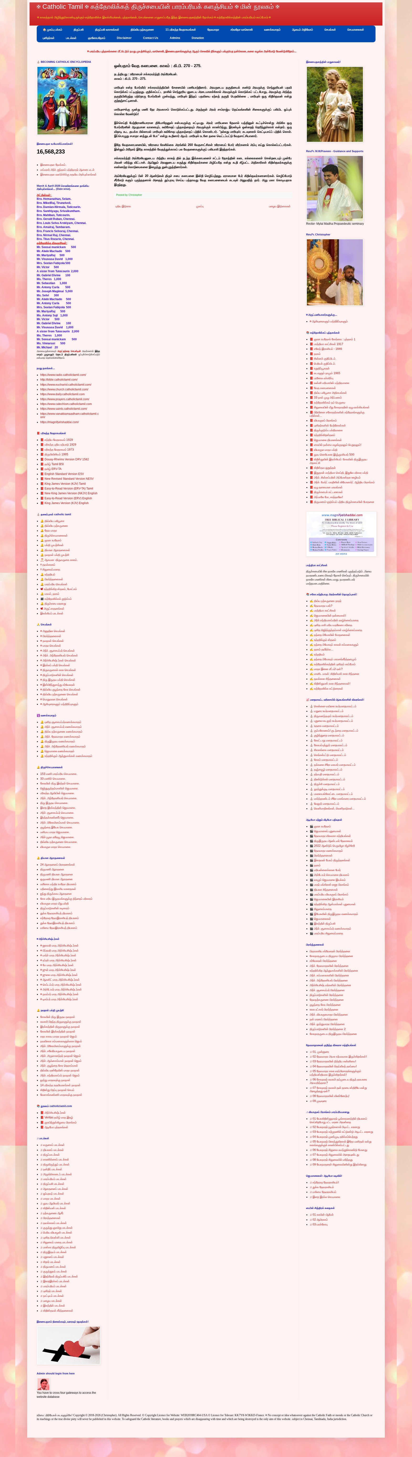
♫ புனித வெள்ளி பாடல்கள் (55, 1237)
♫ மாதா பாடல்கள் (50, 1198)
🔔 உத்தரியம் (47, 574)
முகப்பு (200, 206)
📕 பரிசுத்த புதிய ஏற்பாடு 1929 (58, 444)
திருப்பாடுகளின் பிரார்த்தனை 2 (328, 1029)
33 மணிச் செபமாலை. (53, 778)
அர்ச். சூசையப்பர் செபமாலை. (57, 812)
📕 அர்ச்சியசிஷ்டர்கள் (53, 1112)
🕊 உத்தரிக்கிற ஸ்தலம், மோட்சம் (58, 589)
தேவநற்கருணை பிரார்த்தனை (327, 999)
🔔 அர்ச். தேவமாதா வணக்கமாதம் (60, 736)
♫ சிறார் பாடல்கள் (50, 1262)
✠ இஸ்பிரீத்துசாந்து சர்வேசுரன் (57, 684)
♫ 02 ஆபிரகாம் (319, 1219)
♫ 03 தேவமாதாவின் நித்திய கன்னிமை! (333, 1061)
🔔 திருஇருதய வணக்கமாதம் (57, 741)
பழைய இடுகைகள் (280, 206)
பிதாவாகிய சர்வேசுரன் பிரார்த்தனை (330, 951)
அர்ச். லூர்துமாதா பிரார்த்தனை (327, 1024)
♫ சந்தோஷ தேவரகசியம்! (324, 1182)
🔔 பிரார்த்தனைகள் (51, 579)
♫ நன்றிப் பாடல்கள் (51, 1169)
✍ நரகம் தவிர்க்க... (321, 649)
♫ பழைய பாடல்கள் (51, 1301)
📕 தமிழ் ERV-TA (51, 469)
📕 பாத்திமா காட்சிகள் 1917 (326, 344)
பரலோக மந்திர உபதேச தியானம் (58, 884)
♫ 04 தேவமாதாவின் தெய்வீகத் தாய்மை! (333, 1066)
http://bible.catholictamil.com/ (58, 379)
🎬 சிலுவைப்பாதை (321, 909)
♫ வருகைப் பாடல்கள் (52, 1145)
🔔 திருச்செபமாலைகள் (54, 535)
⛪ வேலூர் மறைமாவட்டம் (324, 803)
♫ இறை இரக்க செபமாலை (325, 1197)
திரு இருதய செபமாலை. (54, 803)
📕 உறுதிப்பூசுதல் (320, 368)
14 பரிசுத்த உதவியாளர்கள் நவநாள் (60, 1085)
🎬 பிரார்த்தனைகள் (321, 855)
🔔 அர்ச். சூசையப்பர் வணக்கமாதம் (61, 726)
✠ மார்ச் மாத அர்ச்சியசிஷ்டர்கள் (58, 955)
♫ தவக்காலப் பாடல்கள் (53, 1223)
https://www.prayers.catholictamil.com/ (64, 399)
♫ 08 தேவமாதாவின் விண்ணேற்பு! (329, 1096)
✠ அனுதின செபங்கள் (52, 631)
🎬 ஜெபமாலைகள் (320, 918)
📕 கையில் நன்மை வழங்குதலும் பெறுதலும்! (335, 445)
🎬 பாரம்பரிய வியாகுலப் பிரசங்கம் (329, 894)
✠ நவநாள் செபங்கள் (52, 641)
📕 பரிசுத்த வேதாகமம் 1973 (57, 449)
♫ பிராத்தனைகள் (50, 1218)
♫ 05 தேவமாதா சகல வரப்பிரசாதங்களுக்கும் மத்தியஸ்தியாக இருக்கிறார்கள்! (335, 1072)
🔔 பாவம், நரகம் (49, 594)
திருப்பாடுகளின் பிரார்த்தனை (326, 995)
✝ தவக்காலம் (47, 564)
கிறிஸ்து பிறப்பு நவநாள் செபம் (57, 1090)
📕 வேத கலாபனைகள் (323, 388)
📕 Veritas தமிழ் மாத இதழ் (56, 1117)
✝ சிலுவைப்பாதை (50, 569)
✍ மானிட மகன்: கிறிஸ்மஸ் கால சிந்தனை (334, 673)
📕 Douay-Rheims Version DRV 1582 (64, 459)
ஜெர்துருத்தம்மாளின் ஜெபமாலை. (59, 788)
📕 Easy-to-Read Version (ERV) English (66, 498)
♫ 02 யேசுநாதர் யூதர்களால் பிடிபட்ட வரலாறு (335, 1127)
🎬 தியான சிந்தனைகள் (324, 889)
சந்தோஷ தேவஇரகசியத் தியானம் (59, 918)
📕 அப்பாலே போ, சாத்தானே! (326, 497)
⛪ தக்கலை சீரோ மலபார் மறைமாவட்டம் (333, 764)
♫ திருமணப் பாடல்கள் (53, 1266)
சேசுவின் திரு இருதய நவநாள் (57, 1017)
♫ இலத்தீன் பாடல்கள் (52, 1305)
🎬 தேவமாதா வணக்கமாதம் (326, 850)
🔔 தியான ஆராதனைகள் (55, 550)
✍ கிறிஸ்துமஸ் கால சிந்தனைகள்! (330, 683)
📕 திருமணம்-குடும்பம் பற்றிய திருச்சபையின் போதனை (342, 502)
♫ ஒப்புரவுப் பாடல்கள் (52, 1193)
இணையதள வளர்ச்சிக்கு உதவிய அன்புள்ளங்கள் (68, 174)
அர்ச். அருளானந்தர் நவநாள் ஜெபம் (60, 1056)
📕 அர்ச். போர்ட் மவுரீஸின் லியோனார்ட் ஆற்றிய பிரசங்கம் (342, 482)
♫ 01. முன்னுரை (319, 1051)
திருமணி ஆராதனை (52, 869)
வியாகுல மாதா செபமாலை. (55, 847)
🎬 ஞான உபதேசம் (320, 826)
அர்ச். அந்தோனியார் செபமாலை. (58, 798)
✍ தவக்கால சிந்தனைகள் (325, 679)
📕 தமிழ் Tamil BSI (52, 464)
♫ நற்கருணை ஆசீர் (51, 1213)
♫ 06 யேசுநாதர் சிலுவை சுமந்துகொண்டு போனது (338, 1150)
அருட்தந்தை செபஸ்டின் (69, 351)
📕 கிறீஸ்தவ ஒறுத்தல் (323, 467)
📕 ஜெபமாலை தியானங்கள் (326, 440)
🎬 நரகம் (315, 865)
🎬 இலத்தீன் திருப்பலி (322, 923)
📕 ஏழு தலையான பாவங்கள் (326, 487)
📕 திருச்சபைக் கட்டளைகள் (326, 492)
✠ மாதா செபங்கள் (50, 645)
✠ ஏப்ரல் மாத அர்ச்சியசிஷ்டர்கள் (58, 960)
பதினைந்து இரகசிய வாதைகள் (58, 889)
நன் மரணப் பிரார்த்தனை (324, 1019)
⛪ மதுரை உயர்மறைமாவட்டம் (327, 711)
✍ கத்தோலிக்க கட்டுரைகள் (326, 688)
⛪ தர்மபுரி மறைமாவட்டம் (324, 774)
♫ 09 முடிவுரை (318, 1101)
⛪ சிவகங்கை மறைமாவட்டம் (327, 750)
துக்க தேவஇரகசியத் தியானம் (57, 923)
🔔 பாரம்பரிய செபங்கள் (53, 584)
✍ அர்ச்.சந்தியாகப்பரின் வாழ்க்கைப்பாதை (334, 620)
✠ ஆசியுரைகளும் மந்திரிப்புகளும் (59, 704)
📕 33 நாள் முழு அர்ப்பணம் (326, 397)
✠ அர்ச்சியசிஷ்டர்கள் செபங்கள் (58, 660)
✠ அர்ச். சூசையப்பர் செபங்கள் (57, 650)
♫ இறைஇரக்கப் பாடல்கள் (55, 1281)
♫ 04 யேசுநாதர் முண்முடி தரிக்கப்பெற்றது (334, 1136)
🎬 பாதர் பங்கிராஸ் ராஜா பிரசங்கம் (329, 884)
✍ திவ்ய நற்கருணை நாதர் (325, 601)
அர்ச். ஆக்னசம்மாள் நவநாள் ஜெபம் (61, 1061)
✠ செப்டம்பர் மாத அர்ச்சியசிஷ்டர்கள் (61, 984)
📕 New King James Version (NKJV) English (69, 493)
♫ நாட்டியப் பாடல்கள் (52, 1295)
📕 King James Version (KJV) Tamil (63, 483)
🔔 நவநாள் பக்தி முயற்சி (54, 555)
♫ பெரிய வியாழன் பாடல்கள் (56, 1232)
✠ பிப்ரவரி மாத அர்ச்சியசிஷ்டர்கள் (59, 950)
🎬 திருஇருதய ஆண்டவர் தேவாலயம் (331, 841)
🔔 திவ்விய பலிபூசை (52, 521)
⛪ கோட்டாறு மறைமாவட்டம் (326, 740)
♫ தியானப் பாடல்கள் (52, 1150)
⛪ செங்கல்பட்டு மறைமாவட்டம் (328, 755)
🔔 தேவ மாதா (48, 530)
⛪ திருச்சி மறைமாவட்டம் (325, 784)
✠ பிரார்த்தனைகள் (50, 636)
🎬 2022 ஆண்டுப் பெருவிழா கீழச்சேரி (332, 845)
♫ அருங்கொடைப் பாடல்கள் (56, 1174)
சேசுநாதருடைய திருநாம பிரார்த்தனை (331, 956)
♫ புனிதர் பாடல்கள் (51, 1291)
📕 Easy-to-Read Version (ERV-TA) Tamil (66, 488)
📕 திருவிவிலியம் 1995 (54, 454)
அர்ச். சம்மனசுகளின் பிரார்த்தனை (329, 975)
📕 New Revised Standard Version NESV (67, 478)
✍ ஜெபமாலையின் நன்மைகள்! (328, 615)
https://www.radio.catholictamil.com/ (63, 375)
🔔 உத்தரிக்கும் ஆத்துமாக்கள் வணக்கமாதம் (66, 756)
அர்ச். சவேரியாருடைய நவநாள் (57, 1051)
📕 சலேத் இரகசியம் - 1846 (326, 349)
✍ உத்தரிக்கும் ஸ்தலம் (323, 640)
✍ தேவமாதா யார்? (321, 605)
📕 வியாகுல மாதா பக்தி (323, 450)
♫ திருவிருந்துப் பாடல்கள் (55, 1164)
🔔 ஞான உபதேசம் (51, 540)
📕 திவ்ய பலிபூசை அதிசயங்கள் (328, 392)
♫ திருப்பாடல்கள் (50, 1154)
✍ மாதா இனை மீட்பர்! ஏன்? (326, 669)
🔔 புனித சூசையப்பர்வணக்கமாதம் (60, 722)
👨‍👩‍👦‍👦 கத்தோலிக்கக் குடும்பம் (56, 599)
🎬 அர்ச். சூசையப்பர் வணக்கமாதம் (330, 928)
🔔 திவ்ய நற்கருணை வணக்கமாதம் (61, 731)
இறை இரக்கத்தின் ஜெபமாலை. (58, 807)
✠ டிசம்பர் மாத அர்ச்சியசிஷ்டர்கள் (59, 999)
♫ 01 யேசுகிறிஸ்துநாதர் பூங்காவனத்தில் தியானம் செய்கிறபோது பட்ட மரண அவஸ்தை (338, 1120)
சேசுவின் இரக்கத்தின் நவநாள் (57, 1031)
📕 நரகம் (315, 354)
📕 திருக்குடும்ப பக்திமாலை (326, 430)
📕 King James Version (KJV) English (64, 503)
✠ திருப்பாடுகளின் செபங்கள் (56, 675)
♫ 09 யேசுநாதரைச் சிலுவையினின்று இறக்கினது (338, 1164)
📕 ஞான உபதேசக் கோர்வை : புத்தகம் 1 (332, 339)
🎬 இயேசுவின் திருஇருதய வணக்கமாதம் (334, 914)
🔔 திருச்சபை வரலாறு (53, 603)
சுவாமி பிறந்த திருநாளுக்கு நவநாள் (60, 1021)
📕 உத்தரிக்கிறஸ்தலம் (322, 435)
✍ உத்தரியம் (317, 654)
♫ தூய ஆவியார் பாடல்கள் (55, 1203)
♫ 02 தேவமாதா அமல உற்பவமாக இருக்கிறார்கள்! (338, 1056)
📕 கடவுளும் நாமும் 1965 (325, 373)
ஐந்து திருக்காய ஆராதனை (56, 893)
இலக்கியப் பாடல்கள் (51, 613)
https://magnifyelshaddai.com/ (59, 422)
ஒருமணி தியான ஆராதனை (56, 879)
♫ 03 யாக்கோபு (319, 1224)
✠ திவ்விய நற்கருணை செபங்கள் (59, 694)
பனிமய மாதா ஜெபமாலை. (55, 832)
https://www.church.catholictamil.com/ (64, 389)
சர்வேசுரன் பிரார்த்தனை (323, 960)
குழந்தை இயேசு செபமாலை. (56, 827)
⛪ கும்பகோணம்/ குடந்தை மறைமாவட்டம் (334, 730)
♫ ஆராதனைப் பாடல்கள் (54, 1189)
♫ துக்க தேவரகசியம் (322, 1187)
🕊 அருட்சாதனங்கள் (52, 608)
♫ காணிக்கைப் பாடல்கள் (54, 1159)
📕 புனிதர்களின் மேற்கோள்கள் (328, 425)
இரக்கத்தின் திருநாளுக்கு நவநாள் (60, 1026)
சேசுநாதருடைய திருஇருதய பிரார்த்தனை (333, 1034)
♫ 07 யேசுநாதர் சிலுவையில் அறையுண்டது (334, 1154)
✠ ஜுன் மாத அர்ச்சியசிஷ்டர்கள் (58, 970)
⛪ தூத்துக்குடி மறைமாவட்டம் (327, 789)
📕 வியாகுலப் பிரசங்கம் (323, 420)
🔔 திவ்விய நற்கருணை (54, 525)
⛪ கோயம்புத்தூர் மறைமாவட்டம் (328, 745)
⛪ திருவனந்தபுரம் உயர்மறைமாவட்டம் (331, 716)
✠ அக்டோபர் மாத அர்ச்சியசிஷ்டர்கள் (61, 989)
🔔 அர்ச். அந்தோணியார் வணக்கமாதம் (63, 746)
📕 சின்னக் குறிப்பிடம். (323, 358)
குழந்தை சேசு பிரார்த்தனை (325, 1004)
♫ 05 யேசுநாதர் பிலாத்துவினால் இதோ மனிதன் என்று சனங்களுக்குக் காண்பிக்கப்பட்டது (340, 1143)
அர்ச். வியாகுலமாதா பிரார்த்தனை (329, 1014)
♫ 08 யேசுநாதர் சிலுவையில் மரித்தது (331, 1159)
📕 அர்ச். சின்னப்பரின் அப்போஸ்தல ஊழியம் (335, 477)
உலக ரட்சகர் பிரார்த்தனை (324, 1009)
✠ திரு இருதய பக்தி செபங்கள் (57, 679)
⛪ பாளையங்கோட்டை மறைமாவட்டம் (331, 794)
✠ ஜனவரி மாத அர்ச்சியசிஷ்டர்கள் (59, 945)
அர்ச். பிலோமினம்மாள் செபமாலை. (60, 822)
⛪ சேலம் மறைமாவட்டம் (324, 759)
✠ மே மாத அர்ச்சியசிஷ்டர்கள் (57, 965)
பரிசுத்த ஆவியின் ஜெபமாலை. (57, 793)
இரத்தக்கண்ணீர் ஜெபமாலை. (57, 817)
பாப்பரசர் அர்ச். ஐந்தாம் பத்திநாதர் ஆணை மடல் (67, 169)
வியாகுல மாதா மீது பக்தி (54, 903)
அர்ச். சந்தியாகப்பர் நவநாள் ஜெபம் (60, 1075)
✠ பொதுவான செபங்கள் (54, 699)
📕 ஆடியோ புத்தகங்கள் (54, 1127)
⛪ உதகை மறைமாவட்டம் (324, 726)
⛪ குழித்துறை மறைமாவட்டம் (327, 735)
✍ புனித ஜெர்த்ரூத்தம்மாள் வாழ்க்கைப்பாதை (336, 630)
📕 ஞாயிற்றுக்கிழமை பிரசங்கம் (58, 1122)
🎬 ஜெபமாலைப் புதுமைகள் (325, 831)
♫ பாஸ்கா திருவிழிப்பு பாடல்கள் (58, 1247)
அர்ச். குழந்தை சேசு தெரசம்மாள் (59, 1065)
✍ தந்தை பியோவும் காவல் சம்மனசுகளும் (334, 644)
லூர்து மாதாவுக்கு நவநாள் (55, 1080)
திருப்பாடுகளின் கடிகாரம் (54, 908)
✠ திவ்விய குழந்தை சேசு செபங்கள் (60, 689)
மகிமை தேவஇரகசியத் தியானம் (58, 928)
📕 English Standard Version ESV (62, 474)
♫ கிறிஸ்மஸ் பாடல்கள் (53, 1208)
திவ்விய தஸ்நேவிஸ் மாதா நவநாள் (60, 1070)
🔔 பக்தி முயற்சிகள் (52, 545)
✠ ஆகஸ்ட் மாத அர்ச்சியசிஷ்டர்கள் (60, 979)
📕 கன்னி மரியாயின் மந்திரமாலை (329, 383)
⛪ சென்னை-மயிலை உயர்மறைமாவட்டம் (333, 706)
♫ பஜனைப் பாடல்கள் (52, 1257)
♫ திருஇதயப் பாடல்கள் (53, 1252)
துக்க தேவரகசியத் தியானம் (56, 913)
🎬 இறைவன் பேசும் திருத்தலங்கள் (330, 860)
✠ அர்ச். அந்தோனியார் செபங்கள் (59, 655)
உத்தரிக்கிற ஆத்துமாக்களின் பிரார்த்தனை (334, 970)
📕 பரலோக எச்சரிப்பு (321, 378)
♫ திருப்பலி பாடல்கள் (52, 1184)
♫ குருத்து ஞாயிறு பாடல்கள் (56, 1227)
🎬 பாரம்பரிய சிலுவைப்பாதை (326, 933)
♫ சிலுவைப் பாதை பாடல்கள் (56, 1242)
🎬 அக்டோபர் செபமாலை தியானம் (329, 875)
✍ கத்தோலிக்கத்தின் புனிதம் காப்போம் (333, 664)
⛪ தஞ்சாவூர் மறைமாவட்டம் (326, 769)
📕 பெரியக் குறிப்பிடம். (323, 363)
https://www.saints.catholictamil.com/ (63, 408)
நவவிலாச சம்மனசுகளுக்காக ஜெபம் (61, 1041)
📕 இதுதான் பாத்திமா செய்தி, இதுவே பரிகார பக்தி (339, 472)
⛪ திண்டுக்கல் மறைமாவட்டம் (327, 779)
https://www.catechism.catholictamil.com (66, 404)
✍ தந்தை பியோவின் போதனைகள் (330, 635)
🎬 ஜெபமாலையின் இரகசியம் (327, 899)
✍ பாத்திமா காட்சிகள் (323, 610)
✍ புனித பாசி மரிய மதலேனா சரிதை (331, 625)
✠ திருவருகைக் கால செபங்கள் (58, 670)
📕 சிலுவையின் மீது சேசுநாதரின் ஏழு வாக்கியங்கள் (340, 407)
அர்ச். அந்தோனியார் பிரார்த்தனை (329, 980)
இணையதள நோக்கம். (53, 164)
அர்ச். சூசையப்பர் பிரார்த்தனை (327, 990)
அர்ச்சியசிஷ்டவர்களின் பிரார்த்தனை (330, 985)
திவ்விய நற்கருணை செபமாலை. (58, 842)
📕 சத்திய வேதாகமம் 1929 (56, 439)
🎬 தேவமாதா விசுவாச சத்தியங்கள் (330, 836)
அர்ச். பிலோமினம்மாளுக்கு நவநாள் (60, 1046)
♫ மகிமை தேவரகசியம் (323, 1192)
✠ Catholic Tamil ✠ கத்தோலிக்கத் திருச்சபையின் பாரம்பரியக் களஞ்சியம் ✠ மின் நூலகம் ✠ (158, 6)
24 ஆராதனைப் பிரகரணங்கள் (57, 864)
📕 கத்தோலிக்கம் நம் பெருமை (327, 402)
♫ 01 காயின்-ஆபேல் (322, 1214)
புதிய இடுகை (123, 206)
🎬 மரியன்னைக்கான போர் (325, 870)
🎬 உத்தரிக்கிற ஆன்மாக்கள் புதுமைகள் (333, 904)
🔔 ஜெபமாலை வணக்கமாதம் (57, 751)
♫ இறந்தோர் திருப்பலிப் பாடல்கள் (59, 1276)
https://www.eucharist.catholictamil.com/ (65, 384)
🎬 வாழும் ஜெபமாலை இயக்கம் (328, 880)
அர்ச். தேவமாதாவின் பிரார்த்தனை (329, 966)
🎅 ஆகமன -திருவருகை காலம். (59, 560)
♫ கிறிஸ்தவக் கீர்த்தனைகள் (56, 1310)
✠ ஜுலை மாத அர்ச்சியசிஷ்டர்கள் (59, 975)
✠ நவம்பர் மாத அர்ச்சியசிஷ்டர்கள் (59, 994)
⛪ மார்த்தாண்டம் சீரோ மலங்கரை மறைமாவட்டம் (338, 798)
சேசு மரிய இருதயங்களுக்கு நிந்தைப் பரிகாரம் (66, 898)
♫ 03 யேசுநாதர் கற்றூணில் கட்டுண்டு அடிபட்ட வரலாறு (341, 1131)
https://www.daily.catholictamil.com (62, 394)
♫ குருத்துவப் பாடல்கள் (53, 1271)
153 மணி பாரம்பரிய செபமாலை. (58, 774)
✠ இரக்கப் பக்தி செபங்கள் (55, 665)
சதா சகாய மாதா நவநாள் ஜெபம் (58, 1036)
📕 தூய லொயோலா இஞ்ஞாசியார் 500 (332, 454)
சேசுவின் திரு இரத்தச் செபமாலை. (60, 783)
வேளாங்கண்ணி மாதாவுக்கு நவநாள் (61, 1094)
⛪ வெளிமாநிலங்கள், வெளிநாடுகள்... (332, 808)
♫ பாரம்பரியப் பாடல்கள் (53, 1179)
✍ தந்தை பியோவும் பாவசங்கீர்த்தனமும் (333, 659)
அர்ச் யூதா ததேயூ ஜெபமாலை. (57, 837)
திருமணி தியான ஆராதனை (56, 874)
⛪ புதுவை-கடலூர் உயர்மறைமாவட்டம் (331, 721)
